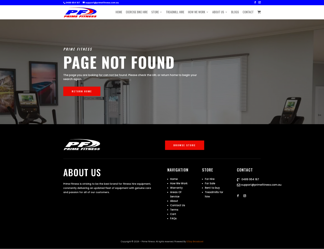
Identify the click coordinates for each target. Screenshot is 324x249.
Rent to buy (212, 188)
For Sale (210, 183)
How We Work (196, 12)
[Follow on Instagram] (244, 195)
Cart (173, 214)
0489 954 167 (250, 179)
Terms (174, 209)
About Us (218, 12)
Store (155, 12)
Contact (248, 12)
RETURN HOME (82, 91)
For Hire (209, 179)
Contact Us (177, 205)
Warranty (176, 188)
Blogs (235, 12)
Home (119, 12)
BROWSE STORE (184, 145)
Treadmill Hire (175, 12)
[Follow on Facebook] (238, 195)
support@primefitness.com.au (261, 184)
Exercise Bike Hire (137, 12)
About (174, 201)
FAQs (173, 218)
